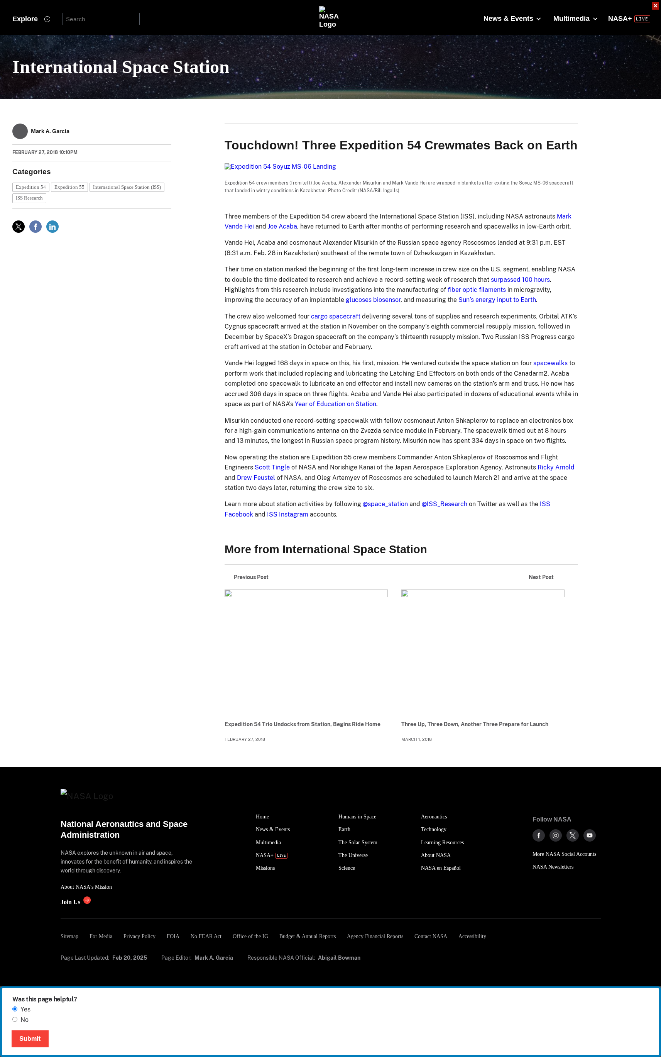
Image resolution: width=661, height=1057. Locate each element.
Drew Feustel (256, 477)
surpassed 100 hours (520, 279)
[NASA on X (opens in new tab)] (572, 835)
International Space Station (121, 66)
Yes (25, 1009)
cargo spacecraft (335, 316)
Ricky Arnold (556, 467)
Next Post (541, 577)
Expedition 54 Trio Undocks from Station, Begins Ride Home (302, 724)
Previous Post (251, 577)
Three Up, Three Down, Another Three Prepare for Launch (474, 724)
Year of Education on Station (335, 404)
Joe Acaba (282, 226)
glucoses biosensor (373, 299)
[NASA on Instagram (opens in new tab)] (555, 835)
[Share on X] (18, 226)
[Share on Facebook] (35, 226)
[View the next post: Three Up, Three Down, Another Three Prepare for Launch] (483, 650)
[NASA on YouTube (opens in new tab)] (589, 835)
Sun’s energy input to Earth (497, 299)
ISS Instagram (287, 514)
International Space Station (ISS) (127, 187)
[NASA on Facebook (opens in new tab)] (539, 835)
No (24, 1019)
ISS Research (29, 198)
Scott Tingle (272, 467)
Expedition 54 (31, 187)
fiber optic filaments (477, 289)
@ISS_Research (444, 504)
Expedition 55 (69, 187)
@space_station (385, 504)
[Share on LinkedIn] (52, 226)
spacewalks (550, 363)
